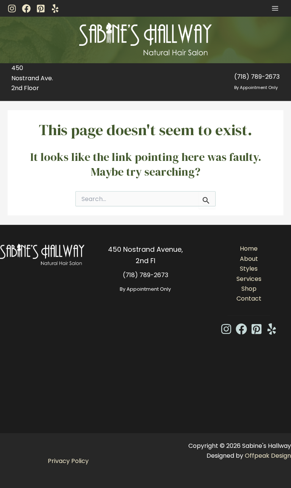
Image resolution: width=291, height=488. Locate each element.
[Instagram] (12, 8)
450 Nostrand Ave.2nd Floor (32, 78)
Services (248, 278)
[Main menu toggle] (275, 8)
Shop (249, 288)
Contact (248, 298)
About (249, 258)
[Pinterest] (40, 8)
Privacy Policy (68, 461)
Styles (249, 268)
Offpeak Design (268, 455)
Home (249, 248)
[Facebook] (26, 8)
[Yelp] (55, 8)
